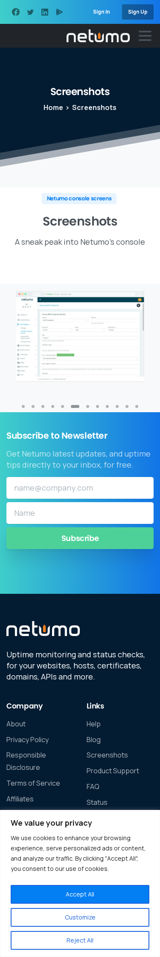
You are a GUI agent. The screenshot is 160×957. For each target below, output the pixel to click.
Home (53, 107)
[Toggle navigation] (145, 36)
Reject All (80, 940)
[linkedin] (45, 12)
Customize (80, 917)
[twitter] (30, 12)
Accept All (80, 894)
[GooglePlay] (59, 12)
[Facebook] (16, 12)
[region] (80, 883)
